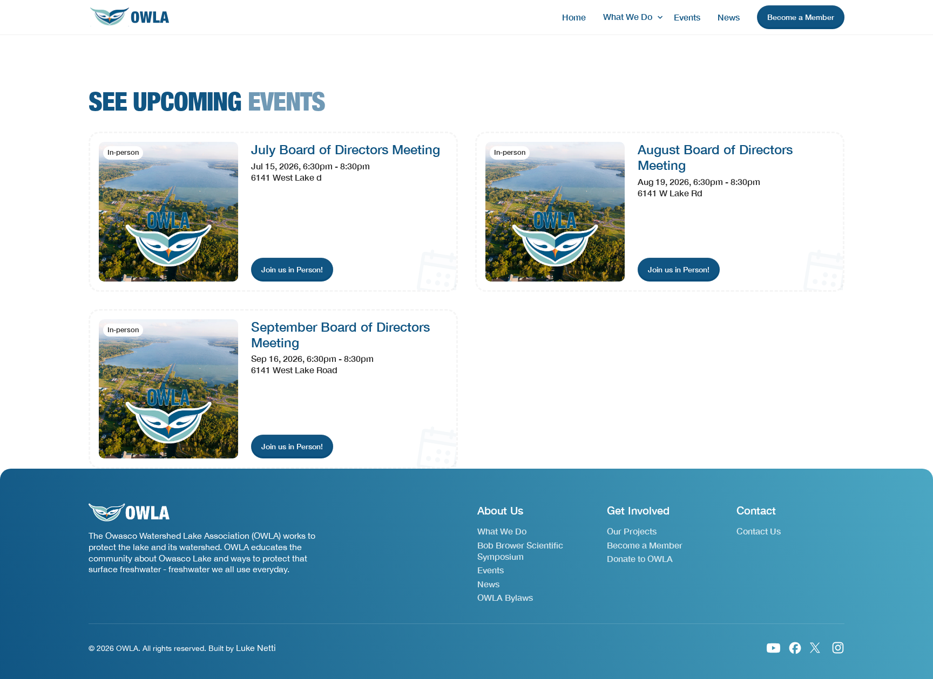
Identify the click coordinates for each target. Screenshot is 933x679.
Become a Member (644, 545)
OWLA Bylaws (505, 597)
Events (687, 17)
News (729, 17)
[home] (129, 17)
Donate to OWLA (640, 558)
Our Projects (632, 531)
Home (574, 17)
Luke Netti (256, 648)
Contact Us (758, 531)
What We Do (501, 531)
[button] (629, 17)
